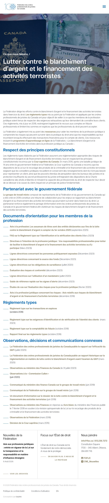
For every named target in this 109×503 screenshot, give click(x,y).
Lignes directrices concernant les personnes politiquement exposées (43, 253)
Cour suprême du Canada (46, 161)
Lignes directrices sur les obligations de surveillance (35, 264)
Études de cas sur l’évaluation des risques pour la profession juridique (44, 287)
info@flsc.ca (87, 440)
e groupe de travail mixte (16, 194)
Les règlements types (36, 114)
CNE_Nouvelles (91, 461)
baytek (19, 496)
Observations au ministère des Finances (29, 404)
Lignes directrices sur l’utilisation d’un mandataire (34, 275)
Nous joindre (89, 435)
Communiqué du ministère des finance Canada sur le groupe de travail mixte (47, 384)
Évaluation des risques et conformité (28, 270)
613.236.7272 (101, 440)
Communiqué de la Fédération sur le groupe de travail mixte (39, 390)
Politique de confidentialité (14, 491)
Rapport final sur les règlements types (28, 334)
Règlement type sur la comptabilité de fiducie (32, 328)
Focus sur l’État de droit (55, 435)
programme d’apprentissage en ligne (31, 140)
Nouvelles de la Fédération (12, 436)
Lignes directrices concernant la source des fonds (34, 259)
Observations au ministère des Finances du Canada (35, 368)
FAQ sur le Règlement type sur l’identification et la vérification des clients (46, 235)
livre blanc (69, 404)
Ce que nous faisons (15, 54)
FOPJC (87, 458)
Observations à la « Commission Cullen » (29, 373)
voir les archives (19, 474)
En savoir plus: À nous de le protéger (61, 458)
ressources (50, 131)
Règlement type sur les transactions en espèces (33, 308)
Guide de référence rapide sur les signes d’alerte (34, 281)
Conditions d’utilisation (40, 491)
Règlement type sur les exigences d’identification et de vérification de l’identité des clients (54, 319)
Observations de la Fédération (24, 417)
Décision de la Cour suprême (24, 423)
